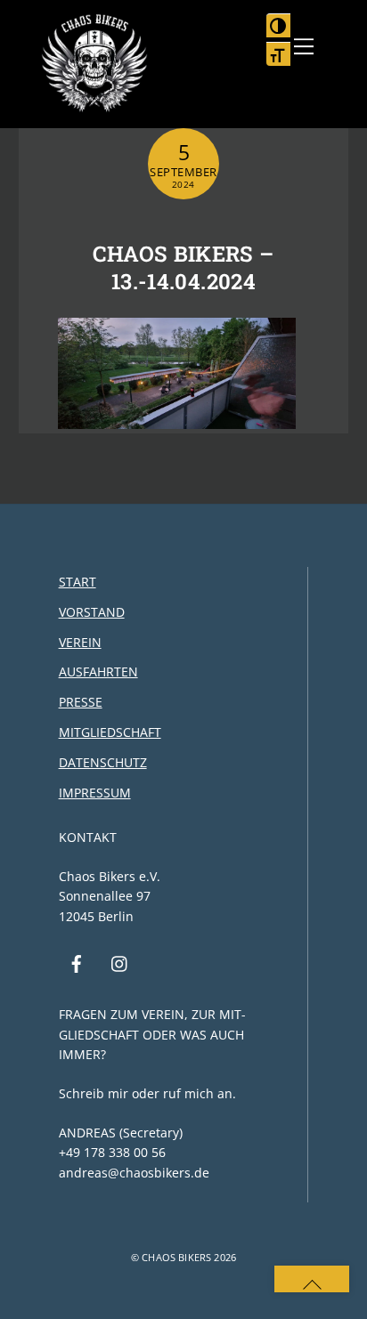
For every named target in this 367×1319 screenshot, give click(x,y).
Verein (80, 642)
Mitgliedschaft (110, 732)
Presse (80, 701)
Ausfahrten (98, 671)
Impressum (95, 792)
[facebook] (76, 961)
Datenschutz (103, 762)
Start (77, 581)
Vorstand (92, 611)
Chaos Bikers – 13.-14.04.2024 (183, 267)
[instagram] (120, 961)
